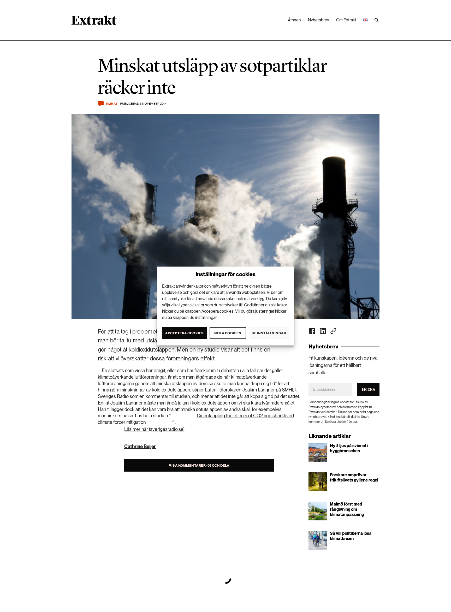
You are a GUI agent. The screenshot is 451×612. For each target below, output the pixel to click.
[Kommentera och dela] (101, 103)
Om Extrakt (346, 19)
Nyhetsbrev (318, 19)
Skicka (368, 389)
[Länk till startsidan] (94, 22)
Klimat (111, 103)
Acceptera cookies (184, 333)
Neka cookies (227, 333)
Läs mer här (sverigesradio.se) (154, 429)
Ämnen (294, 19)
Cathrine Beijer (140, 446)
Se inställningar (269, 333)
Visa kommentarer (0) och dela (199, 465)
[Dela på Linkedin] (323, 331)
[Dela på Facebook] (312, 331)
